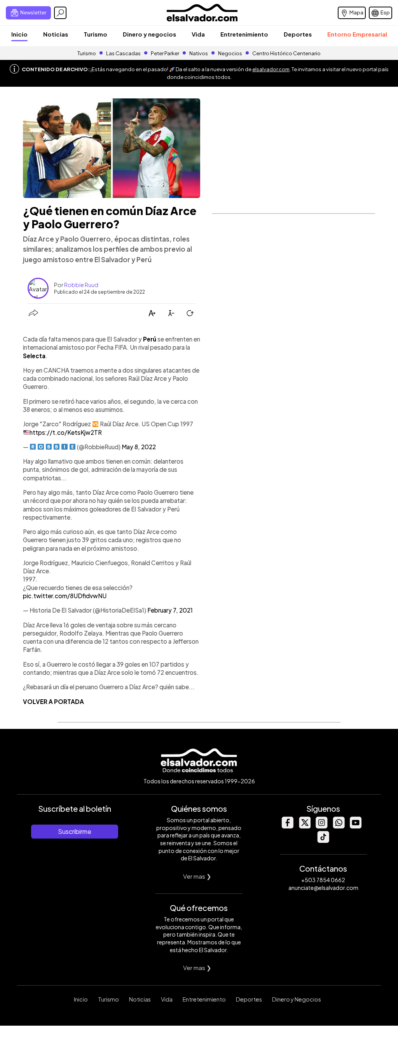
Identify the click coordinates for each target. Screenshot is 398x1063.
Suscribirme (74, 831)
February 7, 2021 (170, 610)
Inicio (19, 34)
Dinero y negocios (149, 34)
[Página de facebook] (287, 826)
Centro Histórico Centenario (286, 53)
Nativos (198, 53)
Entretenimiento (244, 34)
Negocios (230, 53)
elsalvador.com (271, 69)
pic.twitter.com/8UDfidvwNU (64, 595)
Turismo (95, 34)
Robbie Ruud (81, 284)
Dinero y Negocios (296, 999)
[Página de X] (304, 826)
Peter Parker (165, 53)
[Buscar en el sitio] (60, 13)
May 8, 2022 (139, 446)
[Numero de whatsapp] (338, 826)
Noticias (55, 34)
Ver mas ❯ (197, 876)
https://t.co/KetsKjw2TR (66, 432)
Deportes (298, 34)
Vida (198, 34)
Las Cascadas (123, 53)
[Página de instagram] (321, 826)
